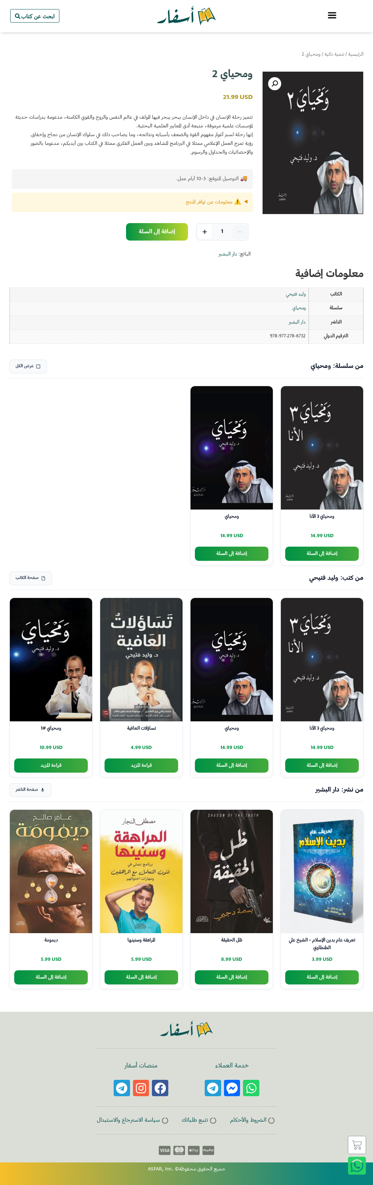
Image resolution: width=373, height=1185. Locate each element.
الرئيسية (356, 54)
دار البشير (228, 254)
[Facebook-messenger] (232, 1088)
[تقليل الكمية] (239, 232)
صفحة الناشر (27, 790)
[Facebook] (160, 1088)
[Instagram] (141, 1088)
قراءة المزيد (141, 765)
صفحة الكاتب (27, 578)
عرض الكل (25, 366)
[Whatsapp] (251, 1088)
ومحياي (299, 308)
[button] (274, 83)
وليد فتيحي (296, 294)
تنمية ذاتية (334, 54)
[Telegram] (213, 1088)
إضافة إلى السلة (157, 232)
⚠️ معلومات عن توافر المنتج (213, 202)
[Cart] (357, 1145)
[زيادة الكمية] (204, 232)
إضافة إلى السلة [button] (322, 553)
